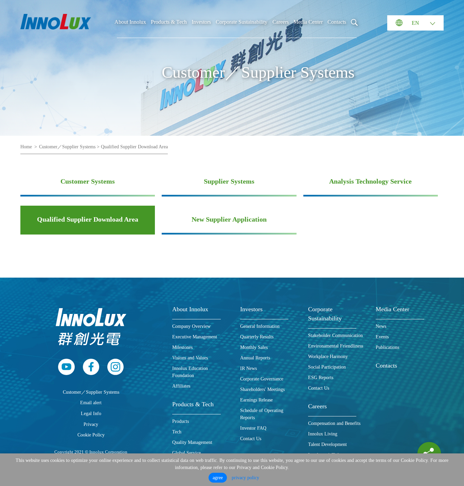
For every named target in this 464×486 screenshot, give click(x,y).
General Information (260, 326)
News (381, 326)
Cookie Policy (91, 434)
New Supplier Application (229, 219)
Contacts (336, 22)
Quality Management (192, 442)
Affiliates (181, 386)
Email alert (91, 402)
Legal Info (91, 413)
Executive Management (194, 336)
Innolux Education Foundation (190, 372)
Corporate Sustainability (241, 22)
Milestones (182, 347)
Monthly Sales (254, 347)
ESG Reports (320, 377)
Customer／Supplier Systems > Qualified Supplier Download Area (103, 146)
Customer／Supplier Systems (91, 392)
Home (26, 146)
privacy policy (245, 477)
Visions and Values (190, 357)
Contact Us (250, 438)
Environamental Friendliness (335, 346)
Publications (387, 347)
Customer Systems (87, 181)
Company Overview (191, 326)
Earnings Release (256, 400)
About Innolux (130, 22)
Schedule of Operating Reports (261, 414)
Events (382, 336)
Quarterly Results (256, 336)
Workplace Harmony (328, 356)
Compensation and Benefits (334, 423)
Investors (201, 22)
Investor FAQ (253, 428)
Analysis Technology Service (370, 181)
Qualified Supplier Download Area (87, 219)
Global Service (186, 452)
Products (180, 421)
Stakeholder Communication (335, 335)
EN (415, 23)
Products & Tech (169, 22)
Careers (280, 22)
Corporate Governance (261, 378)
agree (218, 477)
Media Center (308, 22)
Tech (176, 431)
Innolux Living (322, 433)
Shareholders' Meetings (262, 389)
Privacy (91, 424)
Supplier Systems (229, 181)
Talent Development (327, 444)
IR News (248, 368)
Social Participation (327, 367)
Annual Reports (255, 357)
